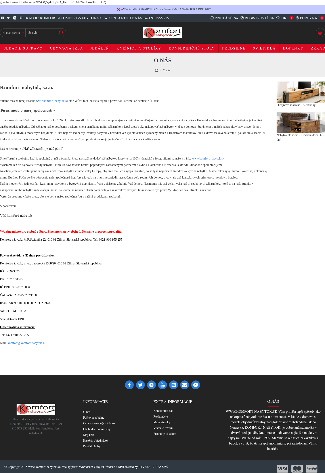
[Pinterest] (173, 384)
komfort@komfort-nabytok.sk (26, 343)
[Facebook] (129, 384)
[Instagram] (151, 384)
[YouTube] (162, 384)
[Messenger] (195, 384)
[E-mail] (184, 384)
